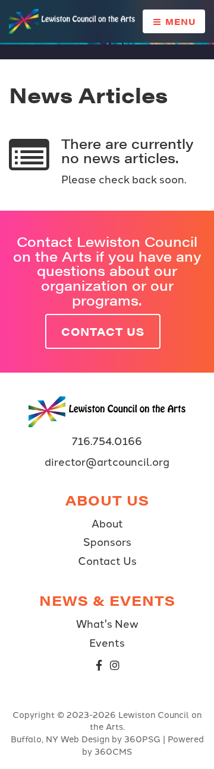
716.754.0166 (107, 440)
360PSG (142, 738)
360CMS (113, 751)
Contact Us (102, 331)
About (107, 522)
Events (107, 642)
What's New (107, 623)
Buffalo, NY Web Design (60, 738)
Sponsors (107, 541)
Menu (179, 21)
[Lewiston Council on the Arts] (76, 21)
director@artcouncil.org (107, 461)
